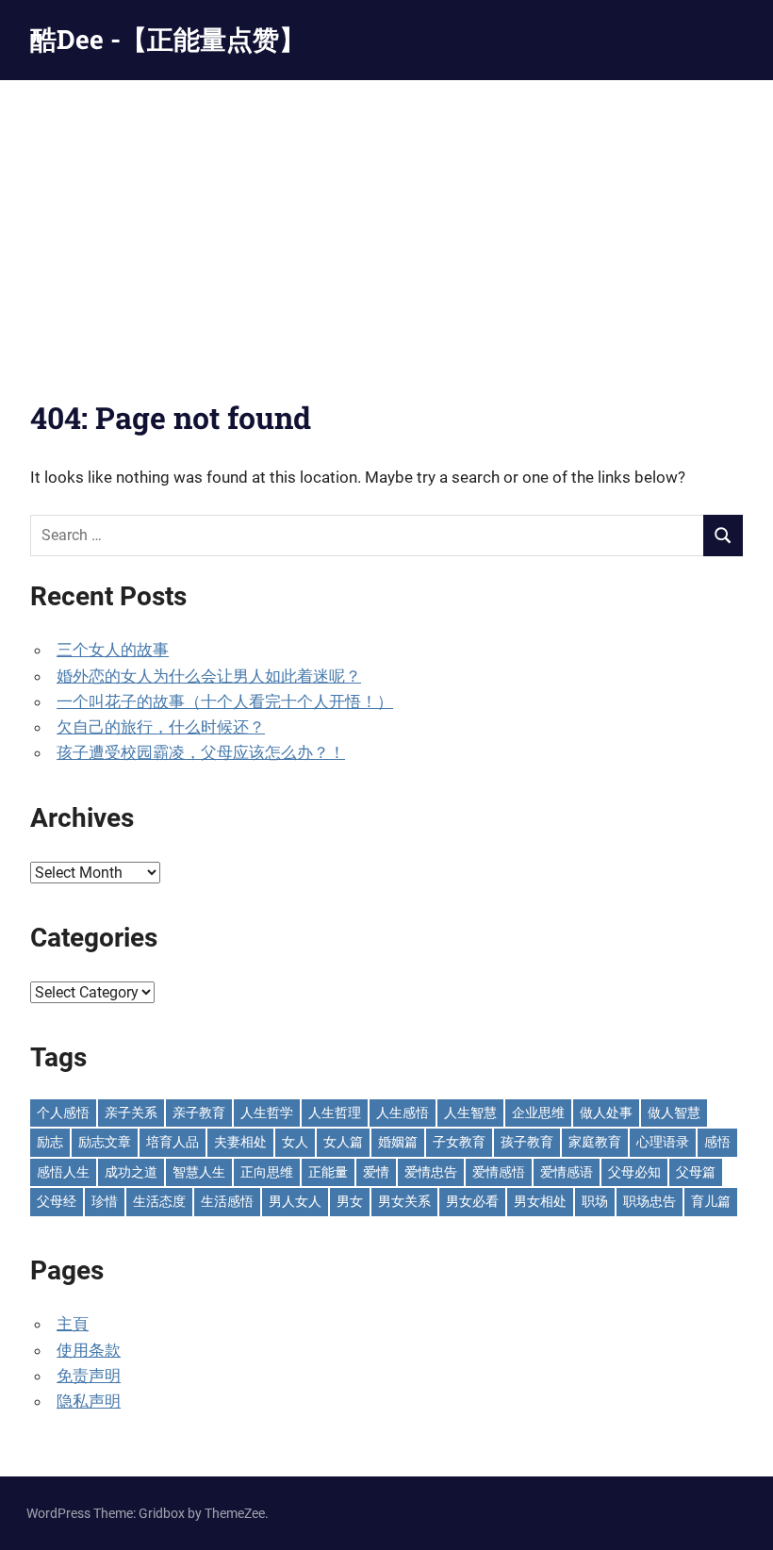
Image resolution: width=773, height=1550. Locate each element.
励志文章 (104, 1141)
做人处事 (606, 1112)
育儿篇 (711, 1201)
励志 (50, 1141)
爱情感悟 (498, 1171)
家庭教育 (594, 1141)
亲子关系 (131, 1112)
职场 (595, 1201)
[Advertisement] (386, 222)
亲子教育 (199, 1112)
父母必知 (634, 1171)
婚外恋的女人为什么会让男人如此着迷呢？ (209, 676)
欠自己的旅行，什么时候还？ (161, 726)
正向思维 (266, 1171)
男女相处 (540, 1201)
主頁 (73, 1323)
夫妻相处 (240, 1141)
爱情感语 (566, 1171)
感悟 (717, 1141)
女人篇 (343, 1141)
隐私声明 (89, 1401)
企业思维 (538, 1112)
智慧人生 (199, 1171)
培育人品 (172, 1141)
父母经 (56, 1201)
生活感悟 (227, 1201)
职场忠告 (649, 1201)
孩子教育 (527, 1141)
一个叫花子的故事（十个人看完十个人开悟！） (225, 701)
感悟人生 (63, 1171)
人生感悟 (402, 1112)
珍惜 (104, 1201)
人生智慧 (470, 1112)
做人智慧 (674, 1112)
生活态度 (159, 1201)
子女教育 (459, 1141)
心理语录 (662, 1141)
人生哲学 (266, 1112)
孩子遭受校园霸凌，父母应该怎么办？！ (201, 752)
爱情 (376, 1171)
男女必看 (472, 1201)
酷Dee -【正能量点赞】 (167, 39)
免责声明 (89, 1375)
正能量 (328, 1171)
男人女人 (295, 1201)
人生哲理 (334, 1112)
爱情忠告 (430, 1171)
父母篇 (695, 1171)
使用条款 (89, 1350)
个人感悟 (63, 1112)
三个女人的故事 (113, 649)
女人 (295, 1141)
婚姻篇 (398, 1141)
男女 (350, 1201)
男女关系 (404, 1201)
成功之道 (131, 1171)
